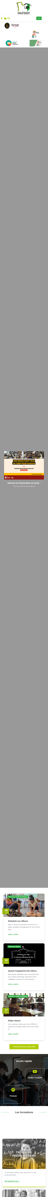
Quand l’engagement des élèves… (23, 971)
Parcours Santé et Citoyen (17, 897)
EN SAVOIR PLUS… (12, 1165)
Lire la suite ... (13, 934)
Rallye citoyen (14, 1021)
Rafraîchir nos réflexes (18, 921)
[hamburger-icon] (39, 18)
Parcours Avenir (14, 946)
